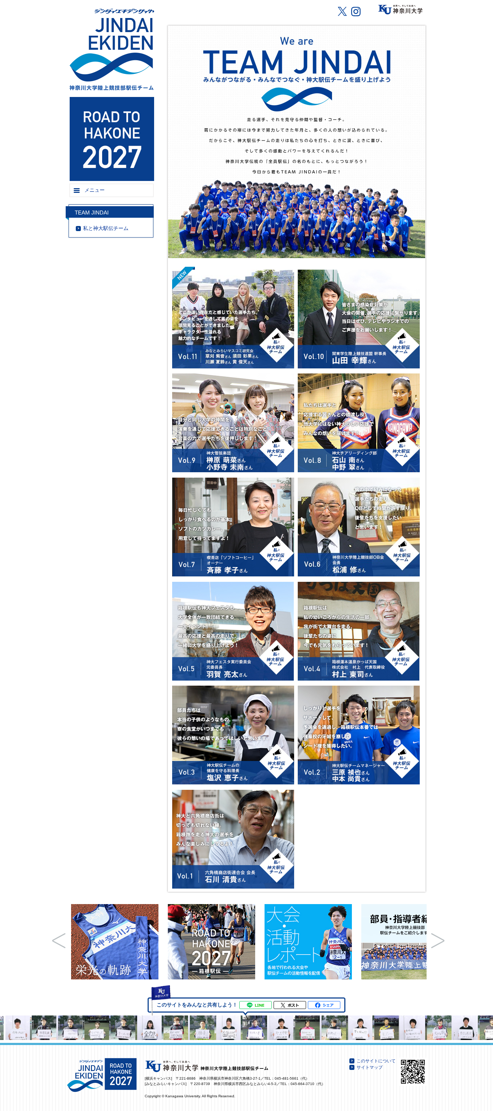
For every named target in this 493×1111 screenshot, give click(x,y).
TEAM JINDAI (92, 213)
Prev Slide (59, 940)
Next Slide (438, 940)
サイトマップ (370, 1067)
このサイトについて (376, 1060)
